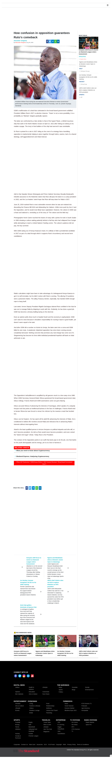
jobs (59, 731)
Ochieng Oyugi (84, 84)
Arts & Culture (33, 694)
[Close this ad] (111, 756)
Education (32, 691)
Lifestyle (44, 687)
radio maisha (90, 722)
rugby (31, 722)
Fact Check (45, 694)
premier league (33, 736)
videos (17, 687)
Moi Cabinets (19, 694)
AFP (81, 97)
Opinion (17, 691)
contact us (24, 744)
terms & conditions (83, 744)
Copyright (59, 744)
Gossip (87, 687)
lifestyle (17, 708)
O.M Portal (51, 744)
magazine (46, 731)
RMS (64, 744)
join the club (47, 729)
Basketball (32, 727)
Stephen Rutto (83, 59)
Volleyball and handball (33, 730)
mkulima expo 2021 (71, 710)
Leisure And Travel (52, 710)
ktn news (74, 724)
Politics (61, 692)
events (17, 710)
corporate (17, 744)
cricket (31, 733)
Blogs (73, 689)
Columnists (45, 691)
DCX (45, 744)
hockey (17, 733)
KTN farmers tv (86, 703)
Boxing (17, 724)
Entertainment (89, 689)
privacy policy (71, 744)
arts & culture (19, 706)
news (66, 703)
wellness (49, 708)
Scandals (74, 687)
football (17, 722)
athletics (17, 729)
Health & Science (31, 688)
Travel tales (47, 722)
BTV (73, 727)
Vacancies (39, 744)
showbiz (17, 703)
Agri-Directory (85, 708)
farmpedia (84, 710)
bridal (31, 713)
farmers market (69, 708)
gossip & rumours (18, 737)
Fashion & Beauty (34, 706)
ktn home (75, 722)
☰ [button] (107, 5)
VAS (59, 722)
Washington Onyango (85, 71)
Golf (30, 724)
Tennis (17, 727)
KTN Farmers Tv (76, 730)
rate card (32, 744)
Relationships (50, 706)
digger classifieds (61, 728)
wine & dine (47, 724)
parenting (49, 713)
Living (31, 703)
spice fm (89, 724)
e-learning (61, 724)
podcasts (84, 706)
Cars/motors (61, 733)
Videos (31, 708)
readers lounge (34, 710)
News (60, 687)
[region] (56, 759)
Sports (61, 689)
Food (47, 703)
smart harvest (69, 706)
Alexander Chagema (20, 42)
